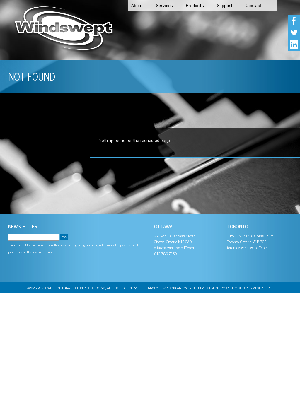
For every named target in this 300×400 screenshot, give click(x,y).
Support (225, 5)
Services (164, 5)
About (137, 5)
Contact (254, 5)
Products (195, 5)
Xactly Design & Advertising (249, 288)
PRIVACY (152, 288)
